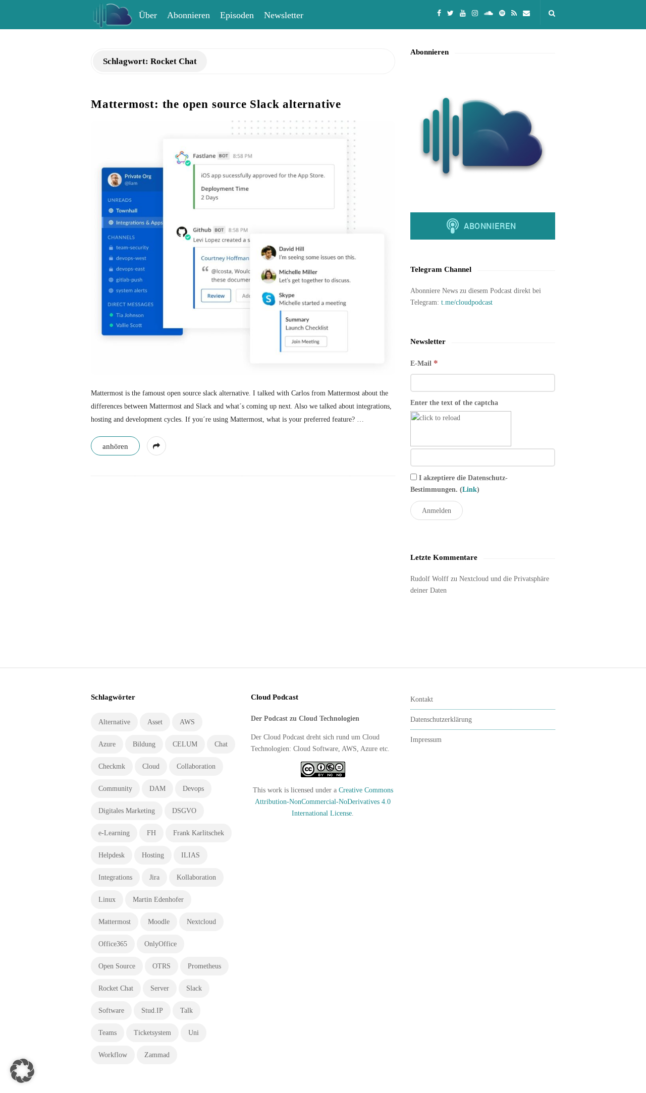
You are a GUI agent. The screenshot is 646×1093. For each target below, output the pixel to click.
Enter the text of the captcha (454, 403)
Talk (186, 1010)
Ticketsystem (152, 1033)
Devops (193, 788)
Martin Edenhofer (158, 899)
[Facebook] (439, 12)
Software (111, 1010)
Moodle (159, 922)
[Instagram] (475, 12)
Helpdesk (111, 855)
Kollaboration (196, 877)
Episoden (237, 15)
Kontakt (421, 699)
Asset (155, 722)
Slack (194, 988)
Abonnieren (188, 15)
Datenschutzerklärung (441, 719)
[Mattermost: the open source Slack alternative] (243, 248)
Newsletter (283, 15)
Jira (154, 877)
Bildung (144, 744)
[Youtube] (463, 12)
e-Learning (114, 833)
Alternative (114, 722)
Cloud (150, 766)
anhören (115, 446)
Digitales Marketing (126, 811)
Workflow (112, 1055)
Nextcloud (201, 922)
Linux (107, 899)
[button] (22, 1071)
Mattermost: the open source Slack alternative (216, 104)
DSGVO (184, 811)
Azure (107, 744)
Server (159, 988)
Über (148, 15)
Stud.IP (152, 1010)
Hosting (153, 855)
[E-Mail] (526, 12)
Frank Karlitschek (198, 833)
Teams (107, 1033)
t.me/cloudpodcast (467, 302)
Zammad (157, 1055)
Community (115, 788)
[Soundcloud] (488, 12)
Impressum (426, 739)
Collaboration (196, 766)
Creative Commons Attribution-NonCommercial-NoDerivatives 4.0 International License (324, 801)
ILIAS (190, 855)
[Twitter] (450, 12)
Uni (193, 1033)
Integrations (115, 877)
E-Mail (424, 363)
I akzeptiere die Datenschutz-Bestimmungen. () (459, 483)
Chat (221, 744)
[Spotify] (502, 12)
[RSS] (514, 12)
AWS (187, 722)
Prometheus (204, 966)
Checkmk (111, 766)
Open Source (116, 966)
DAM (157, 788)
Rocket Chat (115, 988)
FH (151, 833)
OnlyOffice (160, 944)
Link (469, 489)
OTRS (161, 966)
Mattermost (114, 922)
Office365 (112, 944)
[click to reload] (460, 428)
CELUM (185, 744)
